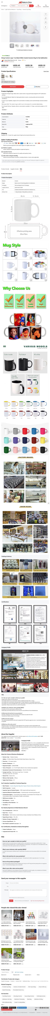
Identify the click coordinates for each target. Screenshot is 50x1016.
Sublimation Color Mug (7, 999)
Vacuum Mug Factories (29, 996)
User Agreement (32, 1012)
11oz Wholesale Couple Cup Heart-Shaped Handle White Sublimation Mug (43, 942)
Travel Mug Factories (6, 996)
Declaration (39, 1012)
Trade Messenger (22, 1007)
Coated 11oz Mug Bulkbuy (19, 1002)
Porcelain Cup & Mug (6, 986)
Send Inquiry (13, 86)
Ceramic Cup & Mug (27, 9)
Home (2, 9)
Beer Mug (18, 786)
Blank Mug (29, 999)
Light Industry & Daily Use (10, 9)
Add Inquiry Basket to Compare (25, 50)
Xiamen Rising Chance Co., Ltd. (10, 60)
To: (7, 886)
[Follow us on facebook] (40, 1007)
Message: (6, 890)
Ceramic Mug (13, 786)
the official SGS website (32, 736)
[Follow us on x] (42, 1007)
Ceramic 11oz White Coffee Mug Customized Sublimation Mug (18, 923)
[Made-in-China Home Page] (25, 2)
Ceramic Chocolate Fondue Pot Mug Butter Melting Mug (18, 961)
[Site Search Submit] (31, 5)
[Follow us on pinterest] (48, 1007)
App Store (4, 1007)
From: (7, 883)
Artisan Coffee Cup (42, 986)
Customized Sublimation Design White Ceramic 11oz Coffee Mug (43, 923)
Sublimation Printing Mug (19, 999)
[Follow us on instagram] (44, 1007)
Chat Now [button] (38, 86)
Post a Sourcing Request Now (37, 900)
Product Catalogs (19, 972)
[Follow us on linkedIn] (35, 1009)
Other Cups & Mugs (32, 986)
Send (11, 900)
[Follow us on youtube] (46, 1007)
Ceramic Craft (28, 974)
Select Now (46, 71)
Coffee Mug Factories (41, 996)
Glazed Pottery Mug (6, 990)
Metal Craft (3, 974)
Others (38, 974)
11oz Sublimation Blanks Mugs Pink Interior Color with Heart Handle (18, 942)
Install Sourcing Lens (7, 1009)
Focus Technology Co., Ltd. (16, 1012)
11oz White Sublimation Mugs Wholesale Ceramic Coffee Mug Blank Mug (6, 923)
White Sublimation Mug (7, 1002)
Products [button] (13, 5)
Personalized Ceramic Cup (18, 990)
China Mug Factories (17, 996)
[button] (2, 2)
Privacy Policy (44, 1012)
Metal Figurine (37, 786)
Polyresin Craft (16, 974)
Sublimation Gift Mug (38, 999)
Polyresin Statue (30, 786)
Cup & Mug (19, 9)
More (2, 1004)
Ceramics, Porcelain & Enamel (19, 986)
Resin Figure (23, 786)
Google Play (12, 1007)
